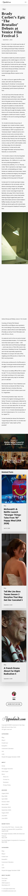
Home (3, 766)
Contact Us (6, 779)
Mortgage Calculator (7, 768)
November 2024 (6, 807)
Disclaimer (6, 782)
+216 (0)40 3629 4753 (9, 888)
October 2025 (5, 801)
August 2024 (5, 813)
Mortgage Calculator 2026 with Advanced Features (13, 835)
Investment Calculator (8, 748)
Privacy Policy (7, 785)
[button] (25, 2)
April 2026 (4, 799)
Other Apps (5, 771)
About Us (5, 776)
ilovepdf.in (4, 746)
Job (3, 751)
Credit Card (5, 743)
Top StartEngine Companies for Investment (13, 840)
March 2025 (5, 804)
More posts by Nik (14, 704)
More (3, 774)
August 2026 (5, 793)
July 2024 (4, 815)
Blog (4, 9)
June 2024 (4, 818)
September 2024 (6, 810)
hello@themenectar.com (9, 891)
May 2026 (4, 796)
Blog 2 (3, 740)
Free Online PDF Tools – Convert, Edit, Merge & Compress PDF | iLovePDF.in (12, 828)
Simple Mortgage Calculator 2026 (11, 757)
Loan (3, 754)
